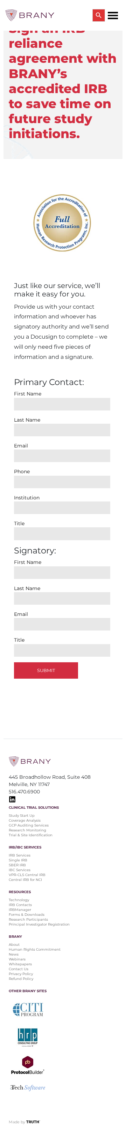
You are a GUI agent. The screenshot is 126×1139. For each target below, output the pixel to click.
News (14, 954)
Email (21, 446)
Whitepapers (20, 964)
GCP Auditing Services (29, 825)
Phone (22, 471)
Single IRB (18, 860)
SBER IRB (17, 865)
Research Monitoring (27, 830)
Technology (19, 900)
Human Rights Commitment (35, 949)
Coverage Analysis (25, 820)
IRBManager (20, 909)
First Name (27, 394)
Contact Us (18, 969)
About (14, 944)
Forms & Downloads (26, 914)
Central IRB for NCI (25, 879)
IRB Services (19, 855)
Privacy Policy (21, 974)
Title (19, 523)
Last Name (27, 420)
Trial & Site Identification (30, 835)
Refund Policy (21, 978)
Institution (27, 498)
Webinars (17, 959)
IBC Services (19, 870)
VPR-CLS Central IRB (27, 875)
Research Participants (28, 919)
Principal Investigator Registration (39, 924)
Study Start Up (22, 815)
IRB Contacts (20, 905)
